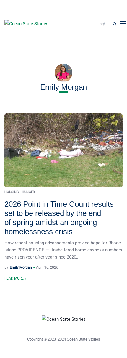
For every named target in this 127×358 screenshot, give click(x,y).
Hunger (28, 192)
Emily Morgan (21, 267)
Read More (14, 278)
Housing (11, 192)
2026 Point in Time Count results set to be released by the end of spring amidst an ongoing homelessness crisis (59, 218)
